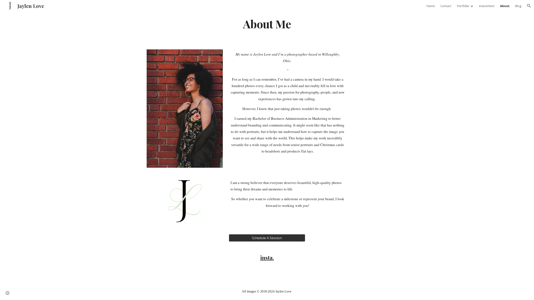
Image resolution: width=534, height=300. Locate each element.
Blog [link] (518, 6)
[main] (267, 24)
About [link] (505, 6)
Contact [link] (445, 6)
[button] (529, 6)
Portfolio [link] (463, 6)
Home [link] (430, 6)
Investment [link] (487, 6)
